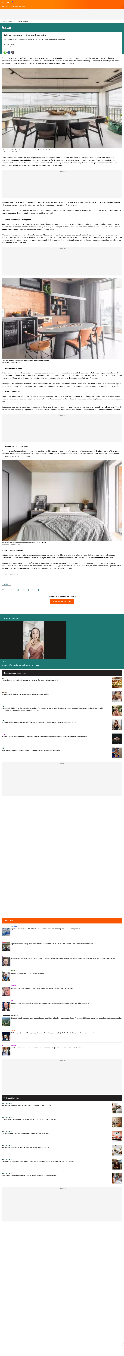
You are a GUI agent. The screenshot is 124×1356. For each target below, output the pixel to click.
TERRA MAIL (5, 7)
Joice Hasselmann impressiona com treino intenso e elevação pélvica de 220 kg (31, 750)
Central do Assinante (18, 7)
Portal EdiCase (23, 590)
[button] (2, 2)
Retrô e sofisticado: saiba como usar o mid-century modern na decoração (29, 1119)
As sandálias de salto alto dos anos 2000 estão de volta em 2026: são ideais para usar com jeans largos (39, 722)
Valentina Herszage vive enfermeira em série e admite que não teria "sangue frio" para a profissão (38, 1161)
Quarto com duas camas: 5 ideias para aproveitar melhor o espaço (26, 1147)
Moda (3, 706)
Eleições (13, 1030)
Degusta (4, 692)
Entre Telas (14, 956)
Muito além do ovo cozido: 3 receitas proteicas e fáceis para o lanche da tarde (30, 680)
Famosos (13, 985)
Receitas (4, 678)
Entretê (4, 734)
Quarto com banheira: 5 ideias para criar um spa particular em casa (26, 1105)
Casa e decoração (23, 21)
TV (12, 1000)
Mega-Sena (14, 926)
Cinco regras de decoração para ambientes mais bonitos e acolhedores (27, 1133)
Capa (3, 21)
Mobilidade (14, 1015)
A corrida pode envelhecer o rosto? (21, 665)
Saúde (4, 661)
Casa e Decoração (12, 590)
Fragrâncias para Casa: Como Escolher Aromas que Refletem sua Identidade (29, 1175)
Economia (14, 941)
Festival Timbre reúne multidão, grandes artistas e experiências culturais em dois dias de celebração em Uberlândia (44, 736)
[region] (62, 1351)
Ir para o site (9, 2)
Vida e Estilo (11, 21)
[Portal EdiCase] (6, 584)
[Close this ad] (122, 1345)
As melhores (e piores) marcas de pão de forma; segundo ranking (25, 694)
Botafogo (14, 971)
